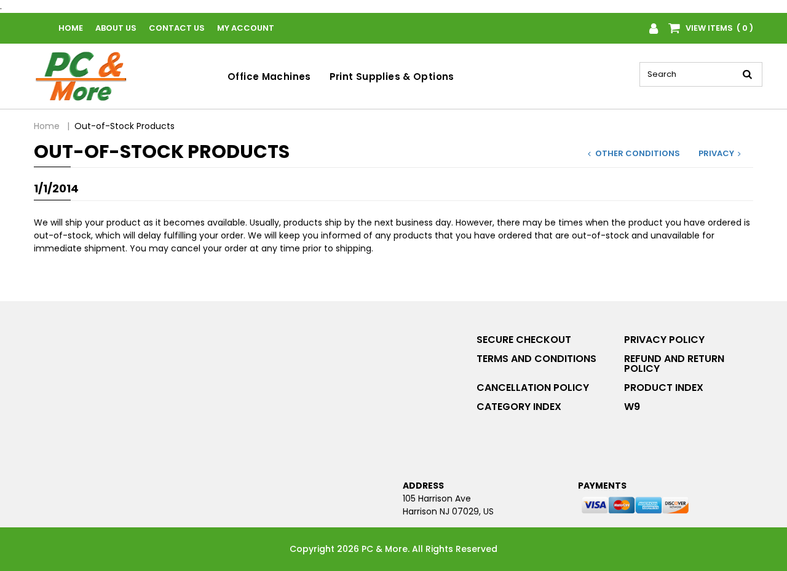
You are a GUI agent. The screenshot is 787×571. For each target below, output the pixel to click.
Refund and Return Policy (674, 364)
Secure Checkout (524, 340)
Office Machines (269, 76)
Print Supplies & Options (392, 76)
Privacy (716, 153)
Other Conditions (637, 153)
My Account (245, 28)
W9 (632, 407)
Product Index (663, 387)
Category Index (519, 407)
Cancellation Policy (533, 387)
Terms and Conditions (536, 359)
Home (70, 28)
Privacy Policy (664, 340)
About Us (115, 28)
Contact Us (177, 28)
